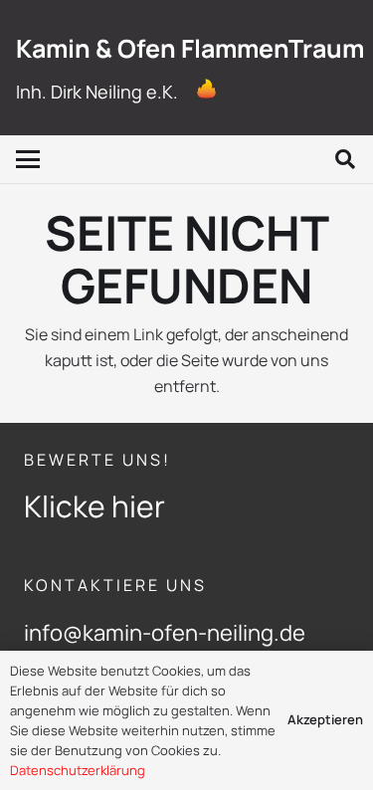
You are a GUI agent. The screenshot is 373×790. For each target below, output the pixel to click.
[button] (28, 159)
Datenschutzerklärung (77, 770)
